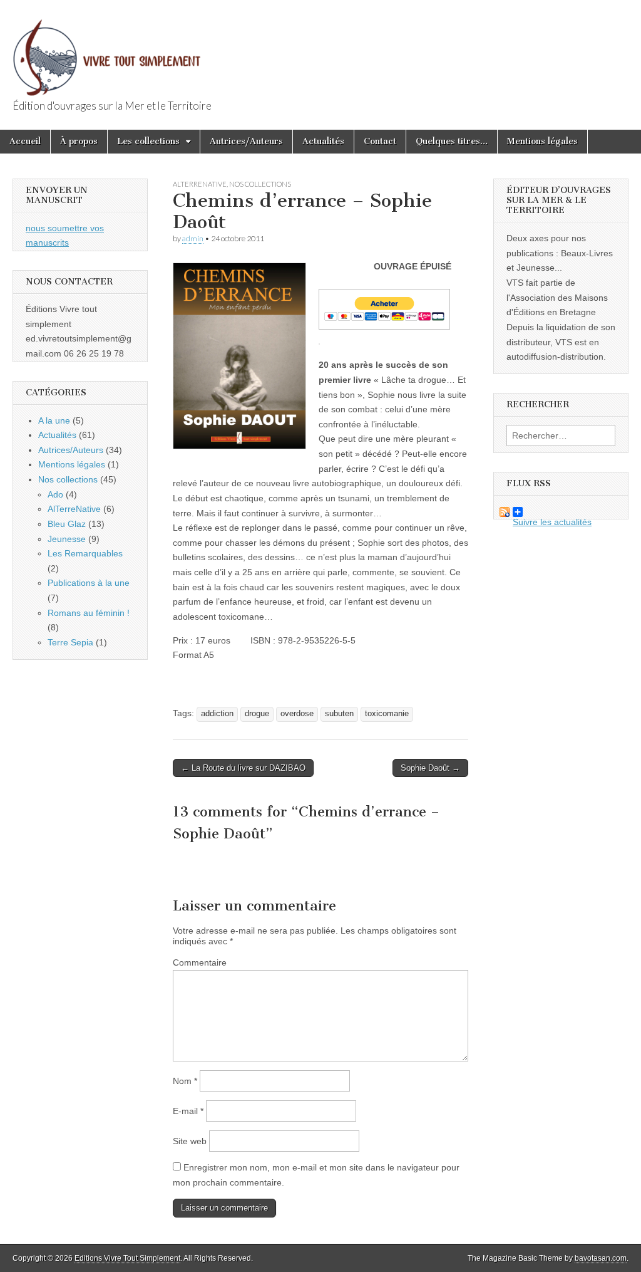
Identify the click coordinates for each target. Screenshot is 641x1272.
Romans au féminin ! (89, 613)
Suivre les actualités (543, 512)
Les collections (148, 141)
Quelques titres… (452, 141)
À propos (79, 141)
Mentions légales (542, 141)
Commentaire (200, 962)
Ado (55, 494)
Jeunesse (67, 539)
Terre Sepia (70, 642)
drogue (257, 713)
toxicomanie (387, 713)
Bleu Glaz (67, 524)
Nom (185, 1081)
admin (192, 238)
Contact (380, 141)
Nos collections (260, 184)
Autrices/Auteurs (246, 141)
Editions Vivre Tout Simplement (127, 1258)
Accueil (25, 141)
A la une (54, 420)
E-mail (188, 1111)
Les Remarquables (85, 553)
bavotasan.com (601, 1258)
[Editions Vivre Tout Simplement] (106, 50)
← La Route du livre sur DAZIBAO (243, 768)
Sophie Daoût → (430, 768)
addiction (217, 713)
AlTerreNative (200, 184)
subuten (339, 713)
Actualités (323, 141)
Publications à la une (89, 583)
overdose (297, 713)
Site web (190, 1141)
